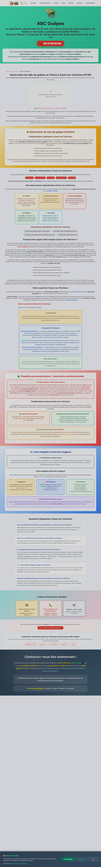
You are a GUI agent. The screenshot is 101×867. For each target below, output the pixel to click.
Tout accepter (68, 859)
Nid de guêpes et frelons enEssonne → (50, 628)
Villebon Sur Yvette (31, 644)
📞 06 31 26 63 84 (50, 43)
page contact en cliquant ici (58, 666)
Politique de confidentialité (19, 863)
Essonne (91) (15, 71)
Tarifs (56, 3)
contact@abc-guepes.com (29, 666)
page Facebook (70, 668)
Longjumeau (64, 644)
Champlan (42, 644)
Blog (63, 3)
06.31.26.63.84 (64, 663)
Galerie (70, 3)
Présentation (44, 3)
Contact (80, 3)
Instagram (81, 668)
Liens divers (90, 3)
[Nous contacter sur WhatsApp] (22, 3)
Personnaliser (81, 859)
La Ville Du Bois (53, 644)
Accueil (33, 3)
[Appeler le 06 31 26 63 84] (25, 3)
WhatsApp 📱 (79, 663)
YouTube (51, 671)
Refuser (93, 859)
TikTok (45, 671)
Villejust (73, 644)
